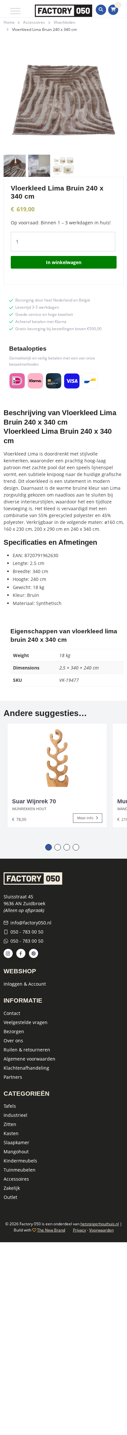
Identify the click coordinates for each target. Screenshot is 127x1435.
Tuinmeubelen (19, 1170)
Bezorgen (14, 1031)
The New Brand (51, 1230)
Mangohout (16, 1151)
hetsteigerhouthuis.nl (99, 1224)
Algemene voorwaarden (29, 1059)
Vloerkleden (64, 22)
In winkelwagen (63, 262)
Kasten (11, 1133)
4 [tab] (76, 847)
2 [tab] (57, 847)
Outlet (10, 1197)
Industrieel (15, 1115)
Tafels (10, 1106)
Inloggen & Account (25, 984)
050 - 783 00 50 (26, 932)
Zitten (10, 1124)
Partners (13, 1077)
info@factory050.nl (30, 923)
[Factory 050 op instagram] (8, 953)
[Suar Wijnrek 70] (57, 758)
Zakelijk (12, 1188)
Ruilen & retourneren (27, 1050)
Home (9, 22)
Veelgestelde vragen (26, 1022)
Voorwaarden (101, 1230)
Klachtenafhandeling (26, 1068)
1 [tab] (48, 847)
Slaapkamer (16, 1142)
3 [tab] (67, 847)
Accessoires (34, 22)
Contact (12, 1013)
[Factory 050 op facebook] (20, 953)
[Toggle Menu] (15, 11)
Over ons (13, 1040)
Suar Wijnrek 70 (34, 801)
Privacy (79, 1230)
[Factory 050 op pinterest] (33, 953)
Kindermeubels (20, 1161)
